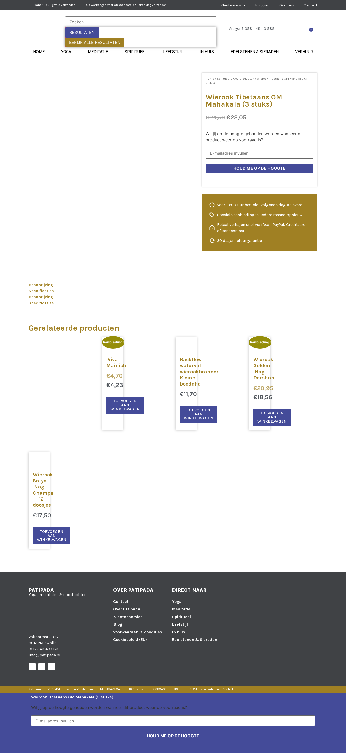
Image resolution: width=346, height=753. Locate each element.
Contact (121, 601)
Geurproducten (243, 78)
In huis (207, 51)
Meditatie (98, 51)
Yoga (66, 51)
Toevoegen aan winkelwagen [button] (125, 404)
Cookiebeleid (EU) (130, 639)
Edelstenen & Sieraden (254, 51)
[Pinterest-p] (51, 666)
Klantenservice (128, 616)
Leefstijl (173, 51)
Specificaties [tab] (41, 290)
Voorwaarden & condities (137, 631)
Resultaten (82, 32)
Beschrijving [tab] (41, 284)
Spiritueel (136, 51)
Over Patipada (126, 609)
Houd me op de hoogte (259, 168)
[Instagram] (41, 666)
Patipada (41, 590)
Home (39, 51)
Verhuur (304, 51)
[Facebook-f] (32, 666)
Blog (117, 624)
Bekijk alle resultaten (94, 42)
